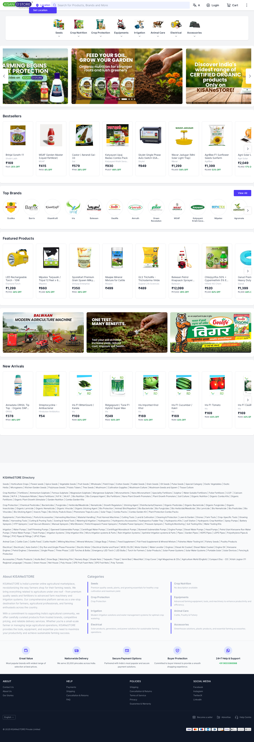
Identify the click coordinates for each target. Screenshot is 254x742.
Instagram (198, 691)
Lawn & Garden (186, 517)
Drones (199, 517)
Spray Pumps (231, 520)
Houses (27, 562)
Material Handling (86, 517)
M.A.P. (67, 496)
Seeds (6, 484)
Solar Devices (230, 550)
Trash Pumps (38, 532)
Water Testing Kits (212, 524)
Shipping (70, 691)
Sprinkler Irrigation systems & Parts (159, 532)
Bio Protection (106, 508)
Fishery (112, 541)
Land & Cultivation (145, 517)
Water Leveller (156, 547)
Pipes (180, 532)
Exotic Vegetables (213, 484)
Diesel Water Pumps (193, 529)
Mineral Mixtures (85, 541)
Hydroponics (104, 520)
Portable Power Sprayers (131, 524)
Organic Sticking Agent (86, 508)
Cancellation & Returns (77, 695)
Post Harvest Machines (108, 517)
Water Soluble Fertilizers (195, 492)
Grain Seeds (152, 484)
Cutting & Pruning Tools (40, 520)
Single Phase (47, 550)
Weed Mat (138, 559)
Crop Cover (150, 559)
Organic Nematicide (45, 508)
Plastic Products (24, 559)
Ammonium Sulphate (40, 492)
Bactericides (48, 505)
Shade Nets (95, 559)
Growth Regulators (113, 505)
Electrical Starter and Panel (105, 547)
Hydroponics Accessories (124, 520)
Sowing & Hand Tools (64, 520)
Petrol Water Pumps (20, 532)
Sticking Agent (131, 505)
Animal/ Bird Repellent (125, 508)
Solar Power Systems (173, 550)
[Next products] (247, 148)
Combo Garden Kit (138, 512)
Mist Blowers (76, 524)
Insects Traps (40, 512)
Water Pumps (19, 529)
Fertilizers (23, 492)
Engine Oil (220, 547)
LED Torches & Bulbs (80, 550)
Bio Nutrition (78, 496)
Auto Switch (32, 547)
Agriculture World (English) (194, 559)
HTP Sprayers (20, 524)
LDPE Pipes (219, 532)
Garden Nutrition (55, 499)
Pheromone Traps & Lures (86, 512)
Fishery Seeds (212, 541)
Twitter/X (197, 695)
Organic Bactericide (194, 505)
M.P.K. (14, 496)
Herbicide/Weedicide (79, 505)
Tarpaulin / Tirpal (111, 559)
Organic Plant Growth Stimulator (29, 499)
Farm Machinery (24, 517)
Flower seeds (37, 484)
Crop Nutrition (9, 492)
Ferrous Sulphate (60, 492)
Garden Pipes (191, 532)
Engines (169, 547)
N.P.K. (59, 496)
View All (242, 193)
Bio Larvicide (203, 508)
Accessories (9, 559)
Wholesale (96, 484)
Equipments (8, 517)
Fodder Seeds (137, 484)
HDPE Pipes (206, 532)
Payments (71, 687)
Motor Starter (141, 547)
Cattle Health (49, 541)
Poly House (66, 562)
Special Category (194, 484)
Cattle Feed (35, 541)
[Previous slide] (4, 76)
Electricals (19, 547)
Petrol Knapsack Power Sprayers (101, 524)
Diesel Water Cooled (203, 547)
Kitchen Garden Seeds (35, 487)
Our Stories (8, 695)
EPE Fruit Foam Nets (83, 562)
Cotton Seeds (122, 484)
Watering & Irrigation (86, 520)
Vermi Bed (126, 559)
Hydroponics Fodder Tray (151, 520)
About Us (7, 691)
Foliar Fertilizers (216, 492)
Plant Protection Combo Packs (163, 512)
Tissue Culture (187, 487)
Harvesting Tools (19, 520)
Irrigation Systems (55, 532)
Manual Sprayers (60, 524)
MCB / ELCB (127, 547)
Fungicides (61, 505)
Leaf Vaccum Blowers (39, 524)
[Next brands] (247, 210)
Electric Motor (83, 547)
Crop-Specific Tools (227, 517)
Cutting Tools (127, 517)
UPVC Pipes (39, 536)
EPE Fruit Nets (102, 562)
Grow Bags (52, 559)
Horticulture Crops (20, 484)
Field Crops (108, 484)
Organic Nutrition (199, 496)
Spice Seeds (51, 484)
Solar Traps (106, 512)
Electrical (7, 547)
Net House (53, 562)
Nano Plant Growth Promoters (136, 496)
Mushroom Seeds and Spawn (163, 487)
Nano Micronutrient (140, 492)
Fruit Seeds (83, 484)
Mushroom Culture (138, 487)
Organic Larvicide (25, 508)
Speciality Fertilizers (162, 492)
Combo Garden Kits (74, 499)
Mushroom (101, 487)
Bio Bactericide (145, 508)
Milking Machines (66, 541)
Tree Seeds (88, 487)
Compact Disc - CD (218, 559)
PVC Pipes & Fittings (22, 536)
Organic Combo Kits (219, 496)
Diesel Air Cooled (183, 547)
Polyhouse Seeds (56, 487)
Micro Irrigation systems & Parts (100, 532)
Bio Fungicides (162, 508)
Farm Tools (210, 517)
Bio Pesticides (235, 508)
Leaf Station (190, 520)
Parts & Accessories (43, 517)
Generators (33, 550)
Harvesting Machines (65, 517)
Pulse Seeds (178, 484)
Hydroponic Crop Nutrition (210, 520)
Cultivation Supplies (117, 487)
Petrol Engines (19, 550)
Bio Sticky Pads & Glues (60, 512)
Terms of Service (138, 695)
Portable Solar (214, 550)
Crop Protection (10, 505)
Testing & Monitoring (175, 524)
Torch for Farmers (136, 550)
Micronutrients (122, 492)
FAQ (68, 699)
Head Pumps (211, 529)
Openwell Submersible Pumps (64, 529)
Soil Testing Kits (194, 524)
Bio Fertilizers (113, 496)
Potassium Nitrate (28, 496)
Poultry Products (229, 541)
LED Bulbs (121, 550)
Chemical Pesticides (30, 505)
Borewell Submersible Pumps (152, 529)
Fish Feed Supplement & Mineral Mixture (156, 541)
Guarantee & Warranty (140, 703)
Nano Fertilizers (46, 496)
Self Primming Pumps (38, 529)
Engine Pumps (175, 529)
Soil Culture (183, 496)
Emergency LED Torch (103, 550)
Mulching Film (66, 559)
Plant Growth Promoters (164, 496)
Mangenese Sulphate (103, 492)
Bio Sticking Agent (23, 512)
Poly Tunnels (117, 562)
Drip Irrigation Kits (74, 532)
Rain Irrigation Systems (129, 532)
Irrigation (7, 529)
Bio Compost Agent (95, 496)
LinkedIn (197, 699)
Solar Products (154, 550)
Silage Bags (101, 541)
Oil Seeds (165, 484)
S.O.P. (229, 492)
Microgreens (17, 487)
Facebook (198, 687)
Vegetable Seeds (68, 484)
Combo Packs (120, 512)
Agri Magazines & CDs (169, 559)
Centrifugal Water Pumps (93, 529)
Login (215, 5)
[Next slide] (250, 76)
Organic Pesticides (173, 505)
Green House (40, 562)
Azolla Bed (39, 559)
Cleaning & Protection (166, 517)
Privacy (133, 699)
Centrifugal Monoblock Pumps (121, 529)
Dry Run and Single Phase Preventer (57, 547)
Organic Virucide (65, 508)
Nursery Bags (81, 559)
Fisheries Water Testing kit (190, 541)
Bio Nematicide (219, 508)
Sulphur (177, 492)
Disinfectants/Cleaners (151, 505)
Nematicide (96, 505)
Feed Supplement (126, 541)
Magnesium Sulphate (80, 492)
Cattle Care (22, 541)
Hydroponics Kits (173, 520)
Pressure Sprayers (154, 524)
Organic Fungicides (215, 505)
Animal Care (9, 541)
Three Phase (62, 550)
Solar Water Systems (195, 550)
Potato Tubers (74, 487)
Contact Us (8, 687)
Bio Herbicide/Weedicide (183, 508)
